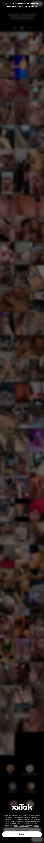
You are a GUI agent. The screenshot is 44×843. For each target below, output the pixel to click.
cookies (36, 826)
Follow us (21, 6)
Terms (16, 826)
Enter (22, 834)
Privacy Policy (24, 826)
